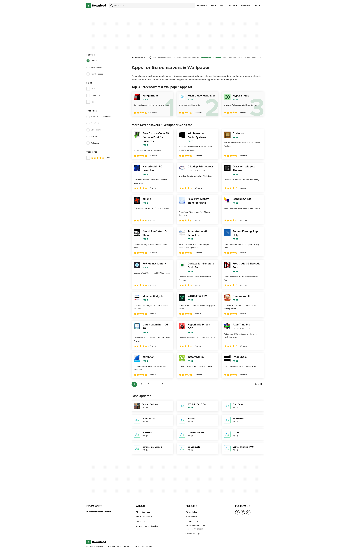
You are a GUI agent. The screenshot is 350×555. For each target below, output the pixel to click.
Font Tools (95, 123)
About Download (143, 512)
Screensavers (96, 130)
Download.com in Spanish (147, 526)
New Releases (97, 74)
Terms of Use (191, 517)
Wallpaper (95, 143)
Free (93, 89)
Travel (240, 58)
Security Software (229, 58)
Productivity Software (191, 58)
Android (231, 5)
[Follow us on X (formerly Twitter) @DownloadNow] (243, 512)
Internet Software (164, 58)
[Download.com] (96, 5)
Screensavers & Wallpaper (211, 58)
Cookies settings (193, 533)
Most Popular (96, 67)
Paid (92, 102)
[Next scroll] (260, 57)
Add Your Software (144, 517)
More (257, 5)
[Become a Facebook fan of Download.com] (237, 512)
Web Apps (245, 5)
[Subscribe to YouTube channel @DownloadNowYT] (248, 512)
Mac (212, 5)
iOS (221, 5)
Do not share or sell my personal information (195, 527)
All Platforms (137, 57)
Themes (94, 136)
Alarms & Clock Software (101, 117)
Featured (94, 61)
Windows (201, 5)
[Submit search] (111, 5)
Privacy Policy (191, 512)
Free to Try (95, 95)
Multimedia (177, 58)
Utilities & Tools (250, 58)
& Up (108, 158)
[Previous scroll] (150, 57)
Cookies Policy (192, 521)
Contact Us (140, 521)
